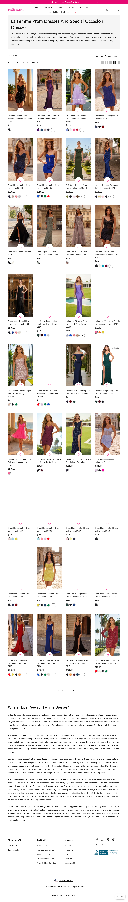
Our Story (12, 845)
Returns (69, 858)
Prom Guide (42, 845)
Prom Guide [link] (53, 12)
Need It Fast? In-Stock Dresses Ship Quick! (64, 2)
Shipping (69, 850)
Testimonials (13, 850)
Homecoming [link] (47, 7)
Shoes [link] (88, 7)
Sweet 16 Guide (44, 854)
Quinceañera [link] (61, 7)
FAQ (68, 854)
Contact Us (71, 845)
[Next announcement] (97, 2)
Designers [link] (65, 12)
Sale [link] (74, 12)
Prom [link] (36, 7)
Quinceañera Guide (45, 858)
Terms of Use (57, 895)
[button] (101, 9)
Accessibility (71, 863)
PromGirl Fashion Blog (46, 863)
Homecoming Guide (45, 850)
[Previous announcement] (30, 2)
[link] (106, 9)
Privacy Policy (71, 895)
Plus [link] (80, 7)
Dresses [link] (72, 7)
